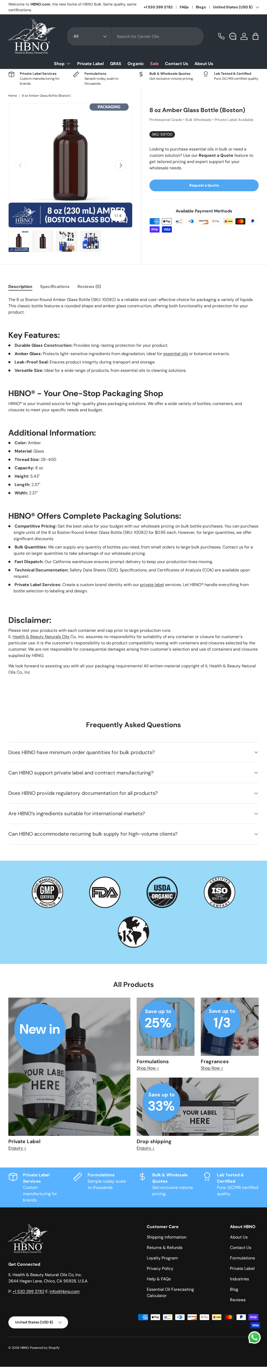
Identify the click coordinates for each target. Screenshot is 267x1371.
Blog (234, 1289)
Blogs (201, 7)
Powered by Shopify (45, 1348)
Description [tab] (20, 286)
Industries (239, 1279)
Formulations (242, 1258)
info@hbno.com (65, 1291)
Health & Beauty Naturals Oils (41, 636)
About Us (204, 63)
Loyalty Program (162, 1258)
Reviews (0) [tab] (89, 286)
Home (12, 95)
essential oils (175, 353)
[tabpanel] (133, 486)
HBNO (24, 1348)
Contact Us (176, 63)
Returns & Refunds (165, 1247)
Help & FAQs (159, 1279)
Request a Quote (204, 185)
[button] (255, 36)
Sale (154, 63)
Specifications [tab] (55, 286)
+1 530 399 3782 (158, 7)
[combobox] (135, 36)
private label (152, 584)
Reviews (238, 1300)
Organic (136, 63)
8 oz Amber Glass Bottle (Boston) (46, 95)
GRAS (115, 63)
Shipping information (166, 1237)
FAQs (184, 7)
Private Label (90, 63)
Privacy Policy (160, 1268)
